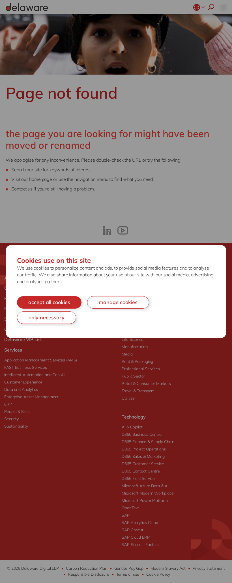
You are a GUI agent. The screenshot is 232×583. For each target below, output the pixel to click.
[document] (116, 291)
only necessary (47, 317)
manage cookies (118, 302)
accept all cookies (49, 302)
